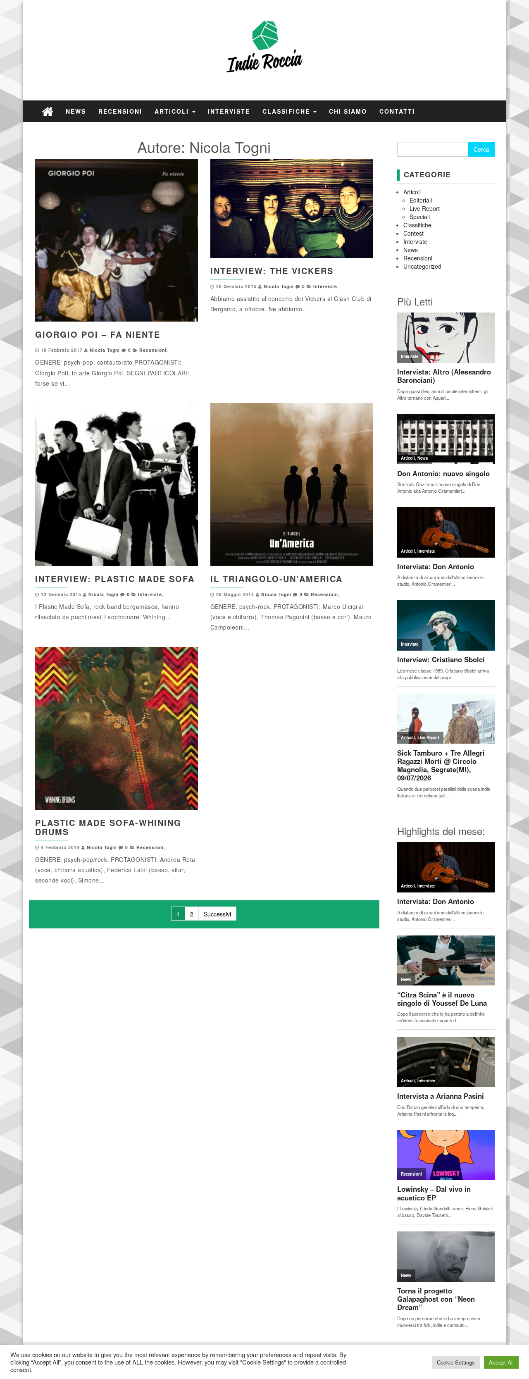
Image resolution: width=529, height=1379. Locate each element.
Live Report (425, 208)
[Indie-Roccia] (47, 111)
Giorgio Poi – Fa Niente (97, 334)
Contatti (397, 111)
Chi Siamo (348, 111)
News (76, 111)
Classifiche (287, 111)
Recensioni (120, 111)
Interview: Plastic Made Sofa (115, 579)
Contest (413, 233)
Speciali (420, 216)
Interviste (229, 111)
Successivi (217, 914)
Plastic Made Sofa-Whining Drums (108, 826)
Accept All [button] (501, 1362)
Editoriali (421, 200)
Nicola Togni (105, 350)
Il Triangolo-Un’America (276, 579)
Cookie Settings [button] (456, 1362)
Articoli (173, 111)
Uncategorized (422, 266)
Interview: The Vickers (272, 271)
